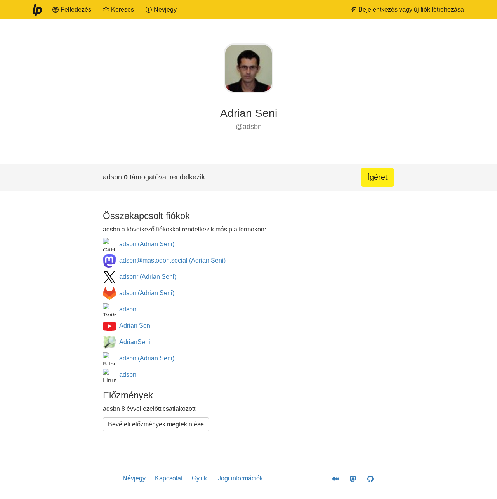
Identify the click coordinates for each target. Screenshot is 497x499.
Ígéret (377, 177)
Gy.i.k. (200, 478)
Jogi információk (240, 478)
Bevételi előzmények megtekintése (156, 424)
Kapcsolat (168, 478)
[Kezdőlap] (37, 9)
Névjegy (134, 478)
